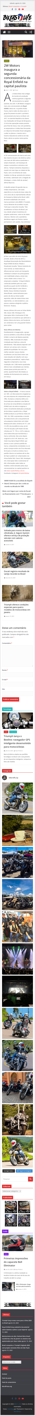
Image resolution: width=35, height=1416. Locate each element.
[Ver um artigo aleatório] (30, 32)
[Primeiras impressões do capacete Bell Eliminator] (17, 1243)
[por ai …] (17, 1087)
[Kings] (17, 1023)
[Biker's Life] (4, 32)
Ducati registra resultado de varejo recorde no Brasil (16, 572)
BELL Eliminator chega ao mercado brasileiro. (23, 1285)
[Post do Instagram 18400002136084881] (17, 830)
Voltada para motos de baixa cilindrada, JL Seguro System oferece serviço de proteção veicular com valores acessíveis (17, 535)
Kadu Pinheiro (19, 751)
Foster (16, 90)
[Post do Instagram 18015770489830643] (17, 991)
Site (3, 689)
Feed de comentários (9, 1382)
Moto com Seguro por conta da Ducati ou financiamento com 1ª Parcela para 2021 (16, 494)
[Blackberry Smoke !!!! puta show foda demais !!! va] (17, 959)
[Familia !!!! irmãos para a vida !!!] (17, 926)
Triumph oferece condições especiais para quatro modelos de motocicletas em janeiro (17, 608)
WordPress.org (7, 1386)
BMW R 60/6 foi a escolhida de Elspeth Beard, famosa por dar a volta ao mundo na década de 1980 (18, 483)
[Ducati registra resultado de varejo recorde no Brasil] (17, 553)
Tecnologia (13, 732)
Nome (5, 670)
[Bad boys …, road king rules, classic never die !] (17, 1055)
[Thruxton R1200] (17, 1152)
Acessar (4, 1374)
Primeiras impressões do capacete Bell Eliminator (16, 1262)
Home (6, 732)
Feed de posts (6, 1378)
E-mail (5, 680)
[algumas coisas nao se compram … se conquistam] (17, 862)
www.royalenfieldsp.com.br (15, 471)
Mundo (7, 61)
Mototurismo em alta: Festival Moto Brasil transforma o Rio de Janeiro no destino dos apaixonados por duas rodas (16, 1338)
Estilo (6, 1254)
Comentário (7, 643)
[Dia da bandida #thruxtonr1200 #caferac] (17, 798)
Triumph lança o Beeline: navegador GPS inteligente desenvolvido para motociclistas (17, 741)
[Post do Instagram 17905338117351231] (17, 1119)
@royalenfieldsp (24, 473)
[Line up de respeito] (17, 894)
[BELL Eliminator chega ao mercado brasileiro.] (8, 1287)
